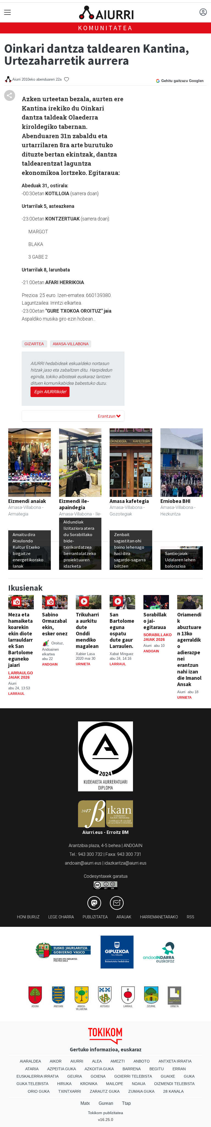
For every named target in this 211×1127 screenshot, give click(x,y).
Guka (189, 1076)
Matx (85, 1103)
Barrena (132, 1069)
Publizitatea (95, 917)
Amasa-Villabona (70, 344)
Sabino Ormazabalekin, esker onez (55, 624)
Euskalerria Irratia (37, 1076)
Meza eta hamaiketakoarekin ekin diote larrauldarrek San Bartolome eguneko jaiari (20, 639)
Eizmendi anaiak (27, 501)
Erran (179, 1069)
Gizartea (33, 344)
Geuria (74, 1076)
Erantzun (107, 416)
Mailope (114, 1083)
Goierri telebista (133, 1076)
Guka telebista (32, 1083)
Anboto (142, 1061)
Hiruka (64, 1083)
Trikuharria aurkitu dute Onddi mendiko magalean (87, 630)
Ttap (126, 1103)
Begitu (156, 1069)
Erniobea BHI (175, 501)
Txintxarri (69, 1091)
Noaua (138, 1083)
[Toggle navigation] (7, 12)
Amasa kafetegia (129, 501)
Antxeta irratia (175, 1061)
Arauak (123, 917)
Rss (190, 917)
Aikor (56, 1061)
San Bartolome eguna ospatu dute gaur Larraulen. (122, 630)
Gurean (106, 1103)
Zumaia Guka (141, 1091)
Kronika (88, 1083)
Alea (97, 1061)
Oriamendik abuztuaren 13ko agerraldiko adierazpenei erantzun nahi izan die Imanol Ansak (189, 649)
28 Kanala (173, 1091)
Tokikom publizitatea (105, 1113)
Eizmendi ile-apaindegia (74, 504)
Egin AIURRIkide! (50, 391)
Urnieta (83, 664)
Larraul (16, 694)
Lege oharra (61, 917)
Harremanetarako (159, 917)
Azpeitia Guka (61, 1069)
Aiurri (76, 1061)
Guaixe (168, 1076)
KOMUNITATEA (105, 28)
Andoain (50, 664)
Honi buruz (28, 917)
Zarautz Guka (105, 1091)
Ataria (31, 1069)
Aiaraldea (30, 1061)
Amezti (117, 1061)
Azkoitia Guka (99, 1069)
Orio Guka (38, 1091)
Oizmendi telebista (174, 1083)
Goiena (98, 1076)
